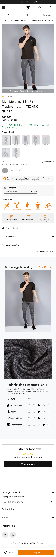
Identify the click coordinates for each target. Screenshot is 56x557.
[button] (51, 7)
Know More (43, 267)
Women (47, 15)
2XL (19, 170)
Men (28, 15)
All (9, 15)
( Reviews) (8, 96)
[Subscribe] (51, 502)
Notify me (36, 552)
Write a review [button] (28, 464)
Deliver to (11, 188)
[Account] (45, 7)
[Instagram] (13, 535)
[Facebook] (5, 535)
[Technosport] (28, 7)
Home (4, 20)
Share (51, 106)
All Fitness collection (18, 20)
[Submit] (51, 10)
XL (12, 170)
